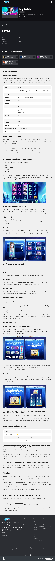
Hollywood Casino (47, 532)
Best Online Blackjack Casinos (38, 527)
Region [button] (5, 535)
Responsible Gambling (28, 523)
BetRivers (45, 523)
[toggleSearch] (51, 2)
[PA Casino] (7, 2)
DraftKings (45, 530)
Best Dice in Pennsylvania (36, 530)
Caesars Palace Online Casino (48, 527)
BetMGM (45, 521)
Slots (34, 543)
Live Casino (35, 536)
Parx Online (45, 534)
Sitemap (25, 528)
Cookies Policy (30, 559)
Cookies (25, 524)
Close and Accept (49, 558)
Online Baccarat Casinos (36, 523)
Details (4, 24)
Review (14, 24)
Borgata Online (46, 524)
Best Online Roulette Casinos (37, 541)
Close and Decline (40, 558)
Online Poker (36, 538)
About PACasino (26, 521)
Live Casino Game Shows (37, 533)
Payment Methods (37, 521)
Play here (9, 24)
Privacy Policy (26, 526)
